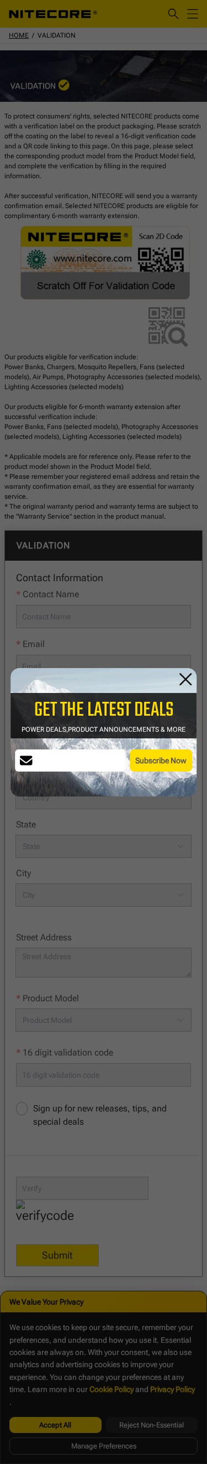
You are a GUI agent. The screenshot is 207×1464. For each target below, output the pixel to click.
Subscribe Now (161, 760)
